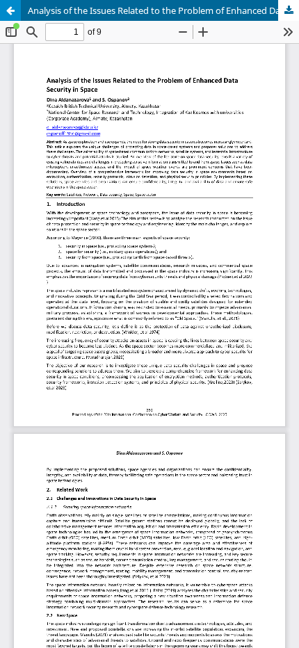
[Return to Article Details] (10, 10)
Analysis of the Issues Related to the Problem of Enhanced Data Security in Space (163, 10)
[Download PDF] (288, 10)
